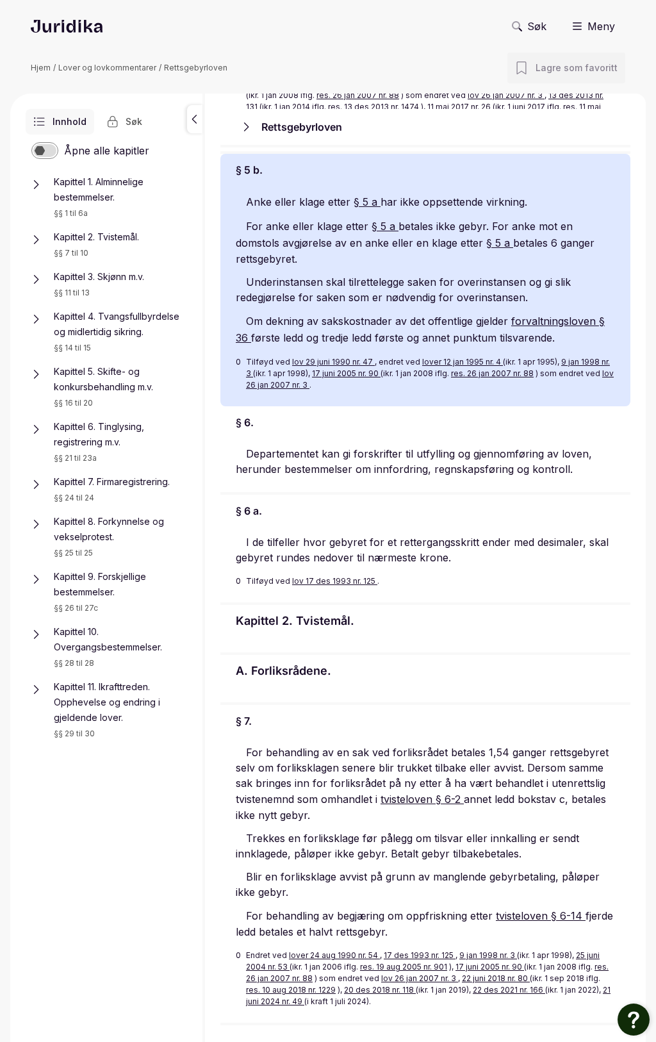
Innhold (69, 121)
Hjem (41, 67)
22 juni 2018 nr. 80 (496, 978)
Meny (601, 26)
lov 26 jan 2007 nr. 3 (506, 95)
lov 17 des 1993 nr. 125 (334, 581)
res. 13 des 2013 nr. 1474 (373, 107)
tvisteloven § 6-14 (541, 915)
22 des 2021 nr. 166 (509, 990)
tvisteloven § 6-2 (422, 799)
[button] (194, 119)
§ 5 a (367, 201)
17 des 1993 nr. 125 (419, 955)
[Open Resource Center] (634, 1020)
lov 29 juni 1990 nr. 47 (333, 362)
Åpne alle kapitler (106, 150)
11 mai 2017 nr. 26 (460, 107)
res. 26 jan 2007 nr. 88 (357, 95)
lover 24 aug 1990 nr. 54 (334, 955)
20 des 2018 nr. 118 (380, 990)
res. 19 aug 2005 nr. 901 (403, 967)
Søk (536, 26)
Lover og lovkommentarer (107, 67)
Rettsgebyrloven (195, 67)
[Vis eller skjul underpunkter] (36, 184)
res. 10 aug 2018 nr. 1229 (291, 990)
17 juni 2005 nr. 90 (346, 373)
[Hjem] (66, 26)
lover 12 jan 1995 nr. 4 (462, 362)
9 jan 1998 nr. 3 (488, 955)
